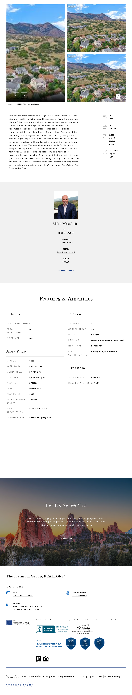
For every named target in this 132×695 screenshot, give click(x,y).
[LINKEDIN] (23, 684)
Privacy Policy (112, 676)
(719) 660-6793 (66, 242)
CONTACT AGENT (66, 270)
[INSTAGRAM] (16, 684)
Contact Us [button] (66, 538)
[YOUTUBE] (29, 684)
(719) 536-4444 (79, 595)
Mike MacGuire (66, 224)
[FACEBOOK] (9, 684)
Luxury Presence (65, 676)
